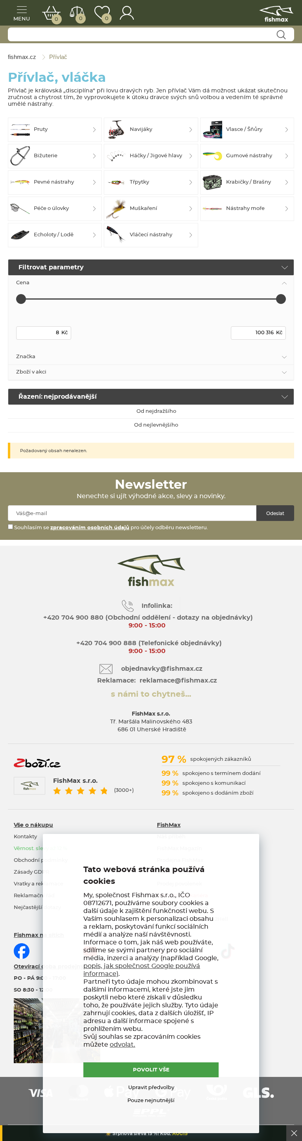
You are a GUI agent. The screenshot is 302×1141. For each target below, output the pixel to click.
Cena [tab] (22, 282)
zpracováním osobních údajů (89, 527)
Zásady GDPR (31, 872)
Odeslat (275, 513)
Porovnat (81, 18)
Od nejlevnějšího (156, 425)
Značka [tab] (25, 356)
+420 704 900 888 (105, 643)
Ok (294, 1133)
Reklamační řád (34, 895)
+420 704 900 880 (73, 618)
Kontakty (25, 836)
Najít (281, 35)
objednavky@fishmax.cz (162, 669)
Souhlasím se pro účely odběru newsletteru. (110, 527)
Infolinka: (157, 606)
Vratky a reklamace (38, 884)
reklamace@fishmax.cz (178, 680)
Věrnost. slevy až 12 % (40, 848)
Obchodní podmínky (41, 860)
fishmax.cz (276, 14)
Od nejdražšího (156, 411)
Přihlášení (127, 13)
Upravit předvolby (151, 1087)
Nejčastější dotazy (37, 907)
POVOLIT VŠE (151, 1070)
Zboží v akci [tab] (31, 372)
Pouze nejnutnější (151, 1100)
